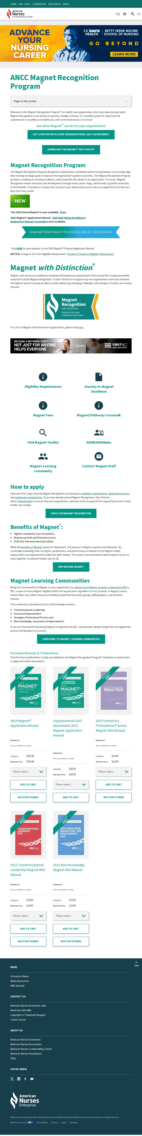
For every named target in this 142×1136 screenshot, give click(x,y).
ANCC (27, 4)
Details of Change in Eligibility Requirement (90, 254)
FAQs (13, 1058)
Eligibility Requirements (43, 386)
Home (14, 4)
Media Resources (19, 981)
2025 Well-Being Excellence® (69, 217)
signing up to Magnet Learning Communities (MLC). (101, 587)
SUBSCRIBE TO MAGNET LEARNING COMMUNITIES (71, 639)
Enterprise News (19, 976)
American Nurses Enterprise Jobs (28, 1005)
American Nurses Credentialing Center (31, 1049)
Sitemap (73, 1122)
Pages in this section (25, 101)
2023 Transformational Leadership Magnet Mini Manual (27, 870)
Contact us (18, 996)
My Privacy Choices (18, 1122)
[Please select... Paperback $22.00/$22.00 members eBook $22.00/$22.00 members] (114, 771)
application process (118, 493)
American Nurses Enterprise (25, 1039)
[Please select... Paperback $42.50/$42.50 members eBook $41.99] (71, 784)
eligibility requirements (94, 493)
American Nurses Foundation (26, 1053)
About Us (16, 1030)
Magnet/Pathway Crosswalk (99, 415)
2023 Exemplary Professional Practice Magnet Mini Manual (111, 725)
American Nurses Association (26, 1044)
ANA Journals (17, 985)
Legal (63, 1122)
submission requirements (28, 497)
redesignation (24, 501)
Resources (54, 4)
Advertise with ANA (20, 1010)
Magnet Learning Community (43, 468)
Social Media (18, 1069)
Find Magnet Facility (43, 442)
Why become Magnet (71, 566)
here (63, 212)
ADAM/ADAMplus (98, 442)
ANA (21, 4)
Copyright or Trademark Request (28, 1015)
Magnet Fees (43, 415)
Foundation (39, 4)
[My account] (124, 14)
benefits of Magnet (31, 547)
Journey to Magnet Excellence (99, 388)
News (66, 4)
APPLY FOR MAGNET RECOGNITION (71, 513)
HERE (19, 248)
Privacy (54, 1122)
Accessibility (42, 1122)
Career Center (18, 1019)
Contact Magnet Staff (99, 466)
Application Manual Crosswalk (28, 221)
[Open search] (133, 14)
